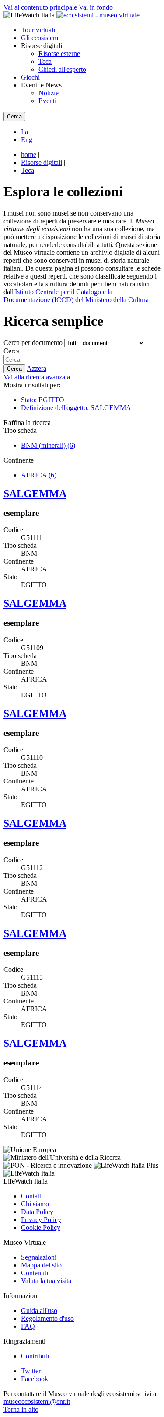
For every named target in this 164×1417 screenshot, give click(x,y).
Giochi (30, 77)
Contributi (35, 1356)
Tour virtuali (38, 30)
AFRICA (38, 475)
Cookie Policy (40, 1227)
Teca (45, 61)
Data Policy (37, 1211)
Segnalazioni (38, 1257)
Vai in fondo (96, 7)
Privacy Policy (41, 1219)
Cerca (11, 351)
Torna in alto (20, 1409)
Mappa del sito (41, 1265)
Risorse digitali (41, 162)
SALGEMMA (34, 493)
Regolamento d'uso (47, 1318)
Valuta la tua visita (46, 1281)
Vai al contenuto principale (40, 7)
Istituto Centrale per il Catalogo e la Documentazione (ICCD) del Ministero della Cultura (76, 295)
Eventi (47, 100)
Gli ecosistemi (40, 38)
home (28, 154)
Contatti (32, 1196)
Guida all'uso (39, 1310)
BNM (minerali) (48, 445)
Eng (26, 139)
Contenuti (34, 1273)
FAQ (28, 1326)
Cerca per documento (33, 342)
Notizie (48, 93)
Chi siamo (35, 1204)
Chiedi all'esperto (62, 69)
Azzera (36, 368)
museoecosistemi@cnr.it (36, 1401)
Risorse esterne (59, 53)
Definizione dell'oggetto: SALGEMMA (76, 407)
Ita (24, 132)
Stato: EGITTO (42, 400)
